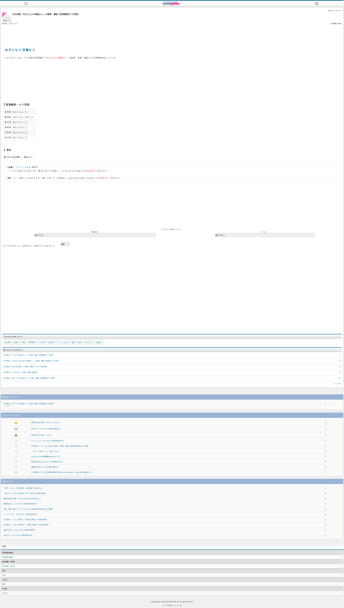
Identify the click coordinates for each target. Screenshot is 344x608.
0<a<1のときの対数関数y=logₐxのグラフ (46, 456)
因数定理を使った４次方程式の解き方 (45, 467)
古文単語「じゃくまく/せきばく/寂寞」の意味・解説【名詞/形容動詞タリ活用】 (60, 446)
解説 (73, 342)
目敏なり (99, 342)
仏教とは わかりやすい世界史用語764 (17, 535)
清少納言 (7, 342)
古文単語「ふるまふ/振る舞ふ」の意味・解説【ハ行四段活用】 (26, 525)
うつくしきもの (23, 167)
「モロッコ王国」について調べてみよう (45, 451)
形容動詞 (31, 342)
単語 (23, 342)
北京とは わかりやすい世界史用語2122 (46, 429)
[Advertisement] (172, 33)
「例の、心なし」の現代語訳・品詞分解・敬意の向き (22, 488)
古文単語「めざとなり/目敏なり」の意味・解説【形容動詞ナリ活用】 (28, 405)
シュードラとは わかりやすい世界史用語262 (20, 514)
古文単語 (51, 342)
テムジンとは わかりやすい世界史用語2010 (47, 441)
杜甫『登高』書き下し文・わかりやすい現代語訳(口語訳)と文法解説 (28, 509)
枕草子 (16, 342)
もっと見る (337, 383)
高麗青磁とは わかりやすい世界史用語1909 (19, 504)
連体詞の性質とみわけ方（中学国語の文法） (47, 462)
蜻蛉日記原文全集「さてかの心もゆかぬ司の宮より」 (22, 499)
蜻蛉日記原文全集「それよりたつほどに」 (46, 422)
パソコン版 (177, 605)
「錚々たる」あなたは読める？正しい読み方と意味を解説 (24, 493)
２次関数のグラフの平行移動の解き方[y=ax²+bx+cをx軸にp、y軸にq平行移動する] (61, 472)
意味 (80, 342)
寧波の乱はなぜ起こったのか (41, 435)
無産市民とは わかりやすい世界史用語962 (19, 530)
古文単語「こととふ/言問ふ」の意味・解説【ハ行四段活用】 (25, 519)
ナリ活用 (41, 342)
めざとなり (89, 342)
